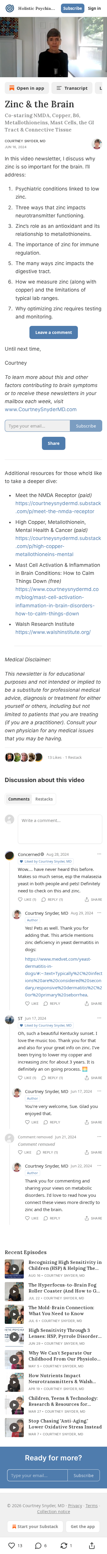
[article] (53, 1269)
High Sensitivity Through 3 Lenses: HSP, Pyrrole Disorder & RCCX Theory (63, 1333)
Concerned (29, 854)
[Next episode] (19, 70)
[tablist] (30, 799)
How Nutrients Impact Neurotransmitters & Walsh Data (60, 1379)
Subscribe (72, 8)
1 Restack (73, 757)
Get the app (83, 1526)
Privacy (75, 1505)
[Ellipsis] (99, 854)
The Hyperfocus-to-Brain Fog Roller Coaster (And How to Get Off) (65, 1288)
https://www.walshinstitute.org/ (53, 632)
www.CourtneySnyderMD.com (41, 409)
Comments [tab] (18, 799)
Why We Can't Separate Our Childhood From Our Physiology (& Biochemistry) (65, 1356)
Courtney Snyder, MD (25, 141)
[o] (14, 1269)
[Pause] (6, 70)
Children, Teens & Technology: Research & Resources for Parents (63, 1401)
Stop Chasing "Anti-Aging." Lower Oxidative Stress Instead (65, 1424)
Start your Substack (38, 1526)
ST (20, 1018)
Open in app (30, 88)
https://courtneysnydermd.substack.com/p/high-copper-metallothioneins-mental (58, 546)
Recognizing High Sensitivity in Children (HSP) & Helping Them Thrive (65, 1265)
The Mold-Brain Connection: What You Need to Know (61, 1310)
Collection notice (53, 1511)
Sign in (94, 8)
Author (32, 920)
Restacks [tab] (44, 799)
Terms (92, 1505)
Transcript (76, 88)
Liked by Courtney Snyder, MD (48, 861)
